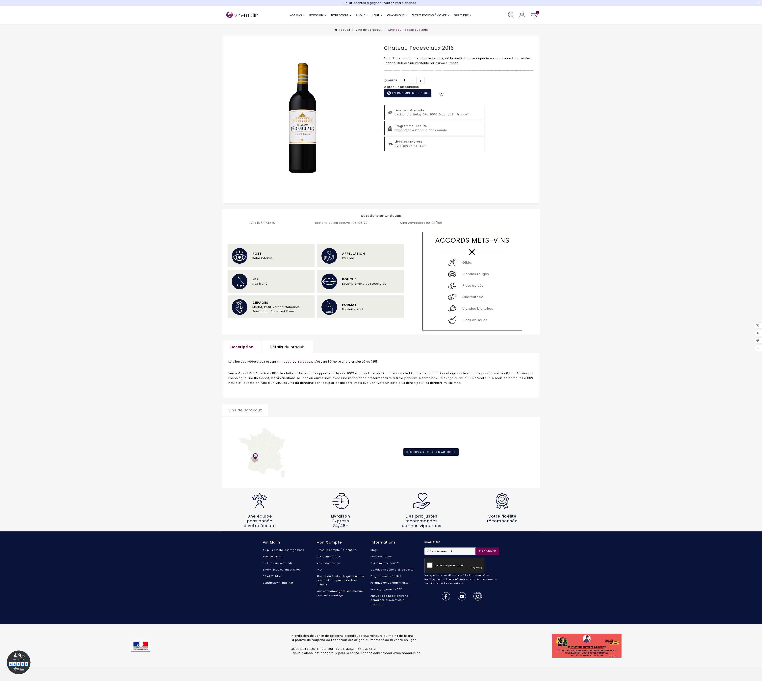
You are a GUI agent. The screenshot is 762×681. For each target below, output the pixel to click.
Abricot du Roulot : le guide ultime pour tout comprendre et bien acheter (340, 580)
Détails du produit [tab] (287, 346)
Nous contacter (381, 556)
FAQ (319, 569)
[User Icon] (522, 15)
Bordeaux (305, 362)
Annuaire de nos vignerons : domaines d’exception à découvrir (390, 600)
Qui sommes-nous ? (384, 563)
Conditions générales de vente (391, 569)
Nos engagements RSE (386, 589)
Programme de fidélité (385, 576)
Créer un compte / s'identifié (336, 550)
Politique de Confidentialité (389, 582)
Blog (373, 550)
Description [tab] (242, 346)
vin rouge (284, 362)
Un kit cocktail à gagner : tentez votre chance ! (381, 3)
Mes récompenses (329, 563)
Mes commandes (329, 556)
